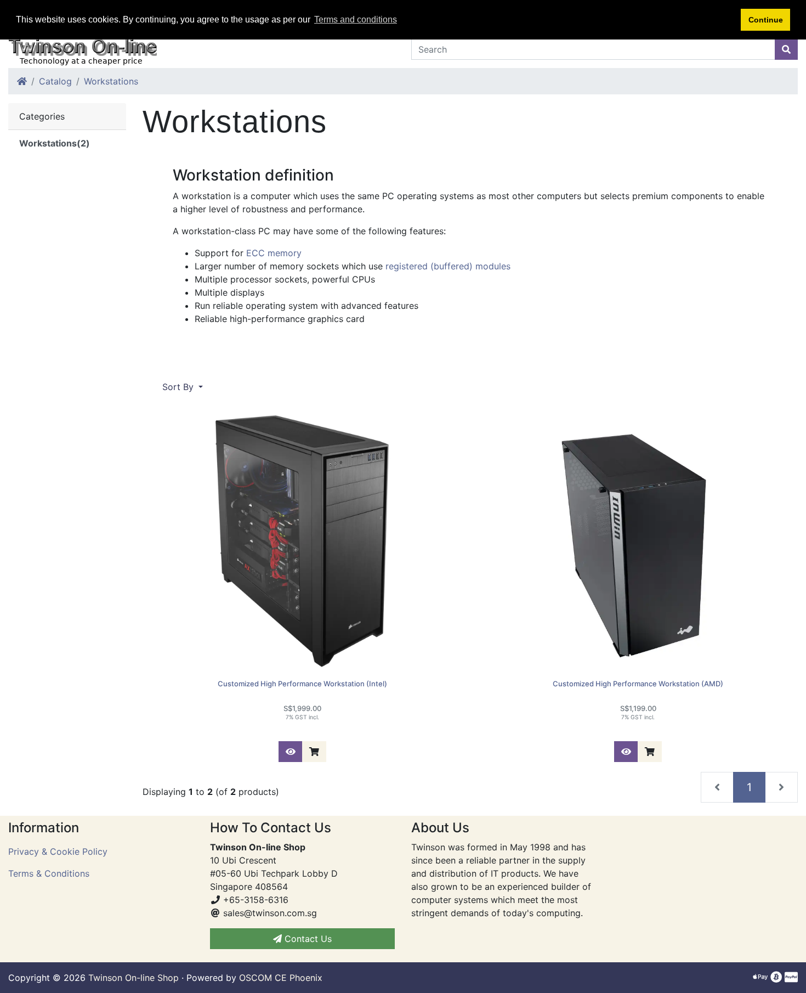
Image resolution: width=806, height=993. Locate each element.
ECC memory (274, 252)
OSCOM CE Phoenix (280, 977)
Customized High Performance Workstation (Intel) (302, 683)
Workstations (111, 81)
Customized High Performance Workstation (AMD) (638, 683)
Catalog (55, 81)
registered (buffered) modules (447, 266)
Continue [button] (765, 19)
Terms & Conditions (48, 873)
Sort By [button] (179, 386)
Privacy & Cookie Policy (57, 851)
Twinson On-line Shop (133, 977)
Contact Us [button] (307, 938)
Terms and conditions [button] (355, 19)
